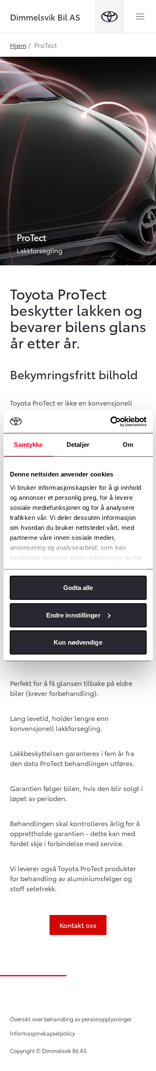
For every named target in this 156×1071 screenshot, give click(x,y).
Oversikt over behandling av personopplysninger (71, 1019)
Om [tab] (128, 444)
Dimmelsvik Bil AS (45, 17)
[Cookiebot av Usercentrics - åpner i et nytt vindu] (111, 421)
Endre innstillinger (73, 614)
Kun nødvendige (78, 642)
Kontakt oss (78, 925)
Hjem (18, 45)
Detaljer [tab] (78, 444)
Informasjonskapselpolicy (42, 1033)
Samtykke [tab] (28, 444)
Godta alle (78, 587)
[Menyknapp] (140, 16)
